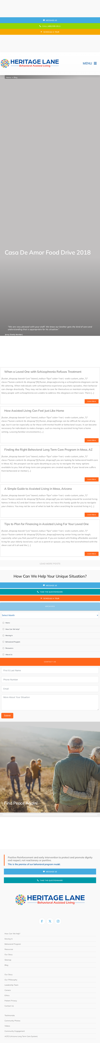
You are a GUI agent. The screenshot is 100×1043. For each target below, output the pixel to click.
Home (8, 77)
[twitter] (50, 921)
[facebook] (42, 921)
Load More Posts (50, 563)
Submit (7, 715)
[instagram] (58, 921)
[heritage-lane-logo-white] (50, 889)
